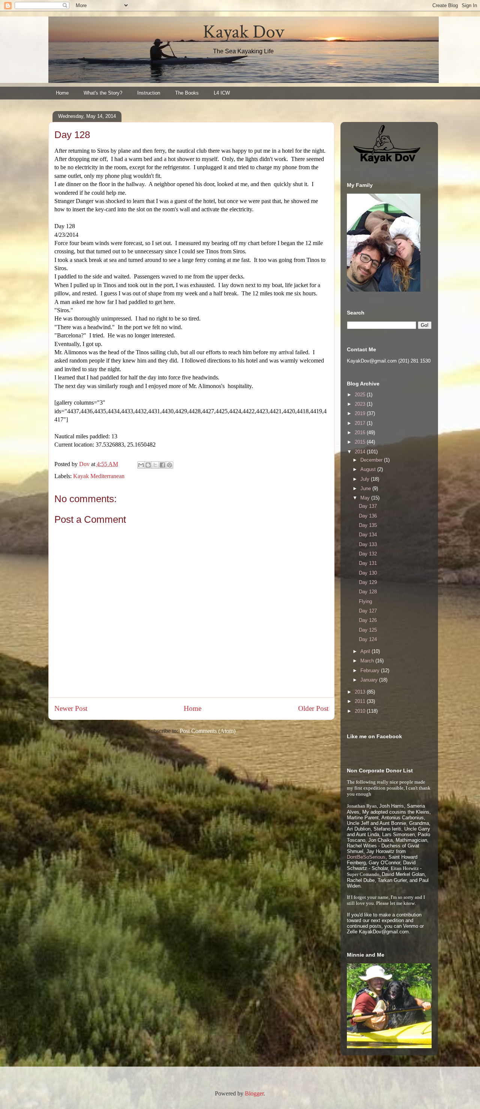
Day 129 (368, 582)
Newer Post (70, 708)
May (365, 498)
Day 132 (368, 554)
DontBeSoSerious (366, 857)
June (366, 488)
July (365, 479)
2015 (361, 442)
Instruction (148, 93)
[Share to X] (155, 465)
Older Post (313, 708)
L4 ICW (222, 93)
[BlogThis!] (148, 465)
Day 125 (368, 630)
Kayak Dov (243, 32)
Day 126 (368, 620)
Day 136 (368, 516)
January (369, 680)
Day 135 (368, 525)
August (368, 469)
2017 (361, 423)
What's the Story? (103, 93)
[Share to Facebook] (162, 465)
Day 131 (368, 563)
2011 (361, 701)
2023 (361, 404)
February (370, 670)
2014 (361, 451)
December (372, 460)
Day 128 (368, 591)
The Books (187, 93)
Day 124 (368, 639)
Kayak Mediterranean (98, 476)
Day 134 (368, 534)
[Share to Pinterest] (169, 465)
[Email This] (141, 465)
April (366, 651)
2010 (361, 711)
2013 (361, 692)
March (367, 661)
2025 (361, 394)
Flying (365, 601)
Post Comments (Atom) (208, 731)
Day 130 (368, 573)
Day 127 (368, 611)
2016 (361, 432)
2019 (361, 413)
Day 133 (368, 544)
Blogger (254, 1093)
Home (62, 93)
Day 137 (368, 506)
